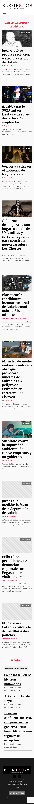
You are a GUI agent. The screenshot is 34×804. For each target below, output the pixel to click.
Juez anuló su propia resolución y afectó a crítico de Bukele (16, 56)
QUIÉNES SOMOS (17, 793)
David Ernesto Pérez (20, 318)
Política (17, 26)
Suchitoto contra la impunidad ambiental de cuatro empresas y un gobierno (17, 449)
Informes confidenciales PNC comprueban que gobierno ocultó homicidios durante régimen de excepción (18, 726)
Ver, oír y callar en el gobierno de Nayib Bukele (16, 170)
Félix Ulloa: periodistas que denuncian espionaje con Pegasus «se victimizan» (14, 567)
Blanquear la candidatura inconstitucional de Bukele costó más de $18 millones (15, 305)
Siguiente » (18, 660)
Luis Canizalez (8, 66)
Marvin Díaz (8, 252)
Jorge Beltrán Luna (10, 126)
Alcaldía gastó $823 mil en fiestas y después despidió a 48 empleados (16, 114)
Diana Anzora (8, 318)
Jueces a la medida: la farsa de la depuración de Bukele (15, 507)
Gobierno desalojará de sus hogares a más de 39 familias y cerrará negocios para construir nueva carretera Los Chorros (16, 234)
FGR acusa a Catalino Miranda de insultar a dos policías (16, 629)
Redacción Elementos (10, 178)
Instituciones (16, 22)
